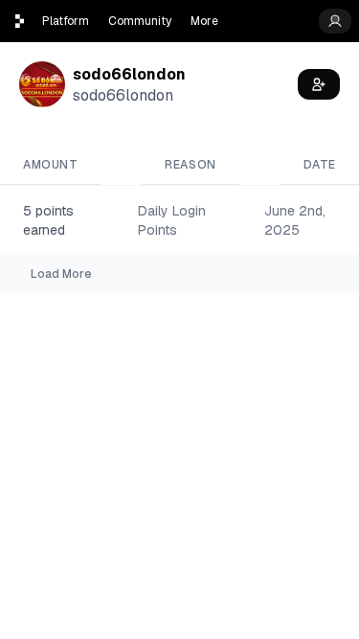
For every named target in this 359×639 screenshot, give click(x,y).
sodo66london (129, 74)
